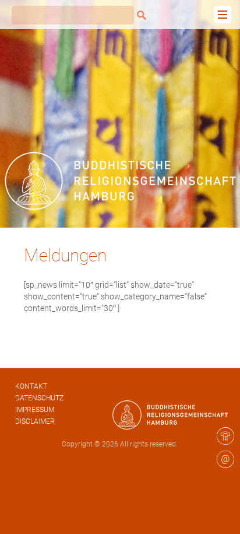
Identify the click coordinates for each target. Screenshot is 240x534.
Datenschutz (39, 398)
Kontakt (31, 386)
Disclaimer (35, 421)
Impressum (34, 410)
